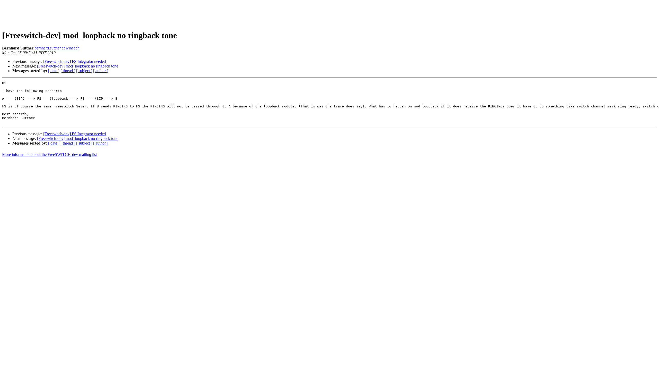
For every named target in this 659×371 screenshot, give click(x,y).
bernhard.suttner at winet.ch (57, 48)
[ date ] (53, 71)
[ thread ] (67, 71)
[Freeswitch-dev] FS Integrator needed (74, 61)
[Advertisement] (329, 13)
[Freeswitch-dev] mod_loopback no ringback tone (77, 66)
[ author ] (100, 71)
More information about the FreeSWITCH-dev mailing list (49, 154)
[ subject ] (84, 71)
